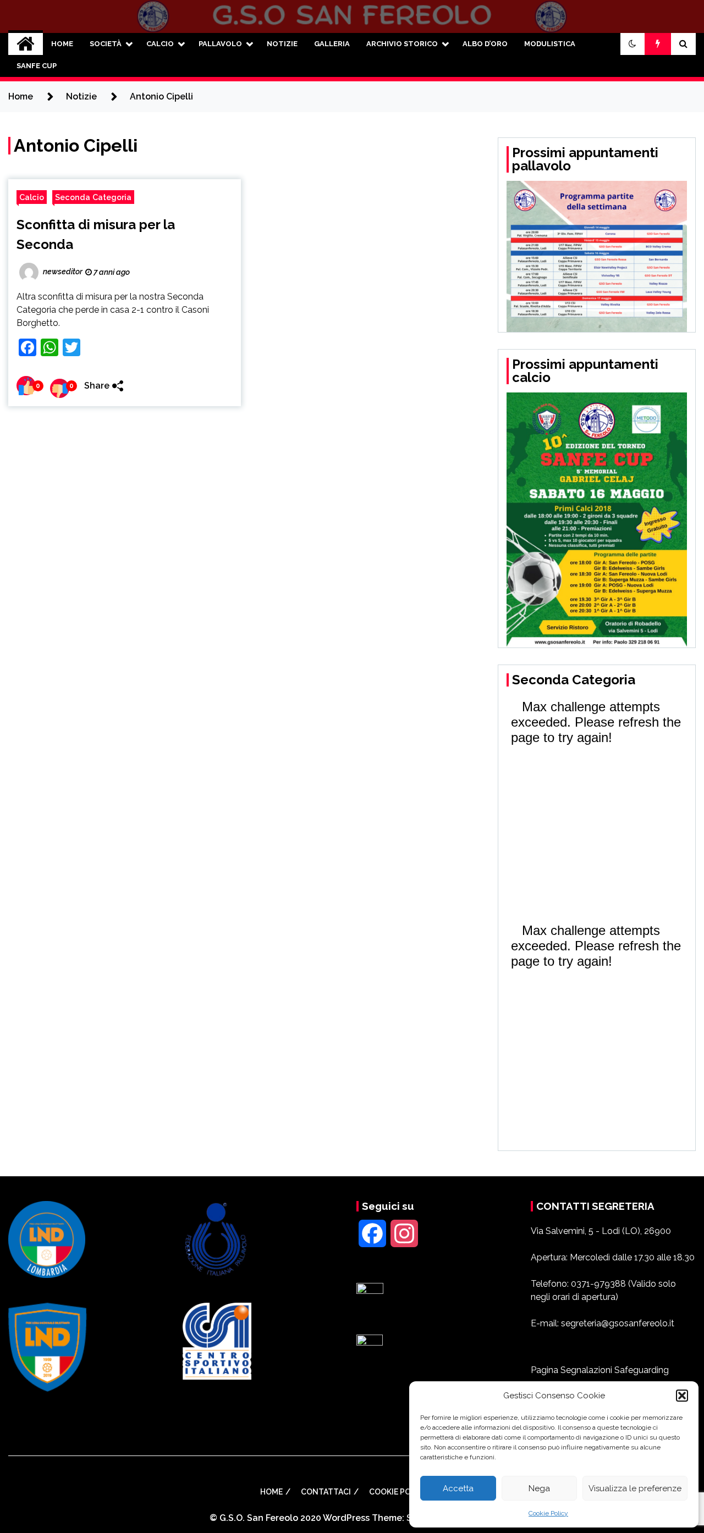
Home (62, 44)
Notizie (282, 44)
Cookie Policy (548, 1513)
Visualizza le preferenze (634, 1488)
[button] (682, 1395)
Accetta (458, 1488)
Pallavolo (220, 44)
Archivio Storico (402, 44)
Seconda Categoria (93, 197)
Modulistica (549, 44)
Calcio (160, 44)
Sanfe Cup (36, 66)
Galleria (332, 44)
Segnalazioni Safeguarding (614, 1370)
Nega (539, 1488)
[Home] (25, 44)
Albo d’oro (485, 44)
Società (106, 44)
